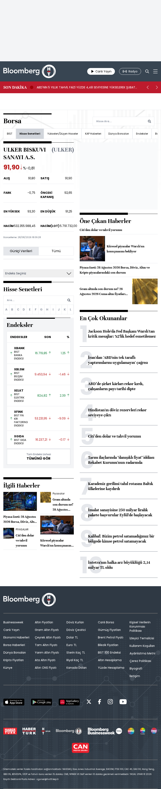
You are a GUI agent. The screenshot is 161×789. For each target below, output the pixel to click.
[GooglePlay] (41, 702)
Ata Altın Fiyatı (45, 660)
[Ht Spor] (46, 731)
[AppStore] (13, 702)
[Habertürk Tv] (29, 731)
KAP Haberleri (93, 133)
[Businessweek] (105, 731)
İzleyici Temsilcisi (142, 638)
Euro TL (71, 645)
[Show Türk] (142, 731)
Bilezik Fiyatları (108, 645)
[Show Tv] (131, 731)
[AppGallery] (69, 702)
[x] (88, 702)
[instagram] (110, 702)
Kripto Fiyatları (13, 660)
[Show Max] (154, 731)
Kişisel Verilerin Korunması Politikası (140, 626)
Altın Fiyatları (44, 622)
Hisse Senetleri (29, 133)
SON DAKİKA (15, 87)
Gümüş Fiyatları (109, 630)
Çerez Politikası (140, 661)
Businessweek (13, 622)
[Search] (147, 71)
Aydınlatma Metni (142, 653)
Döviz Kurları (75, 622)
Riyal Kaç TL (74, 660)
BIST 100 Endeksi (109, 652)
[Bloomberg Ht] (69, 731)
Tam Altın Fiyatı (46, 645)
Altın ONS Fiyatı (45, 668)
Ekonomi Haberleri (16, 637)
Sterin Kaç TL (75, 652)
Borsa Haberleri (14, 645)
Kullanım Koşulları (142, 646)
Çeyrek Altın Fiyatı (48, 637)
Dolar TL (72, 637)
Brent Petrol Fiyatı (110, 637)
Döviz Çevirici (76, 630)
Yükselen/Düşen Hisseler (62, 133)
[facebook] (99, 702)
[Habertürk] (10, 731)
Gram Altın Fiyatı (47, 630)
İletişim (135, 676)
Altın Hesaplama (110, 660)
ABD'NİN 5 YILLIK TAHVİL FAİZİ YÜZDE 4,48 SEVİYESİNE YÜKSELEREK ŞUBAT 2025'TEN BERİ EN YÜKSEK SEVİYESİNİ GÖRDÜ (86, 87)
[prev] (147, 87)
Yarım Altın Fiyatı (47, 652)
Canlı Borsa (106, 622)
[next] (156, 87)
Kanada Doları (76, 668)
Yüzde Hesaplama (111, 668)
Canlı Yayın (11, 630)
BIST (9, 133)
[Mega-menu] (155, 71)
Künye (7, 668)
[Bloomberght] (29, 71)
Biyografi (136, 668)
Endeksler (142, 133)
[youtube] (123, 702)
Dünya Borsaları (118, 133)
